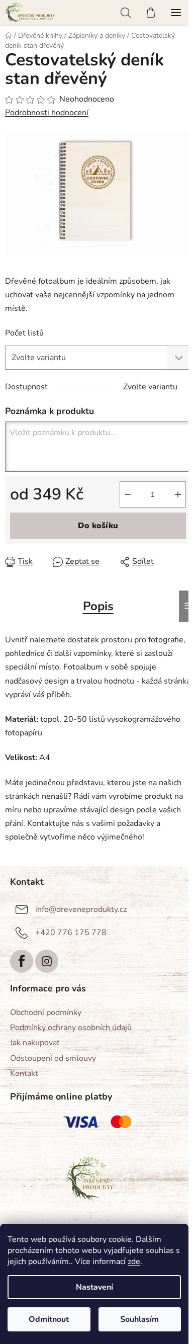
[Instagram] (46, 961)
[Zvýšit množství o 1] (177, 494)
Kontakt (24, 1073)
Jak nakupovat (35, 1042)
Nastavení (94, 1287)
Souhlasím (139, 1319)
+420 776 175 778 (71, 932)
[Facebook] (21, 961)
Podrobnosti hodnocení (46, 112)
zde (134, 1261)
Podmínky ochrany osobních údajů (71, 1027)
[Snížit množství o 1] (127, 494)
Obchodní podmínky (45, 1012)
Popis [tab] (98, 606)
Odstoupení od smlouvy (53, 1058)
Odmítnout (49, 1319)
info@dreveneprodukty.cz (81, 909)
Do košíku (98, 525)
